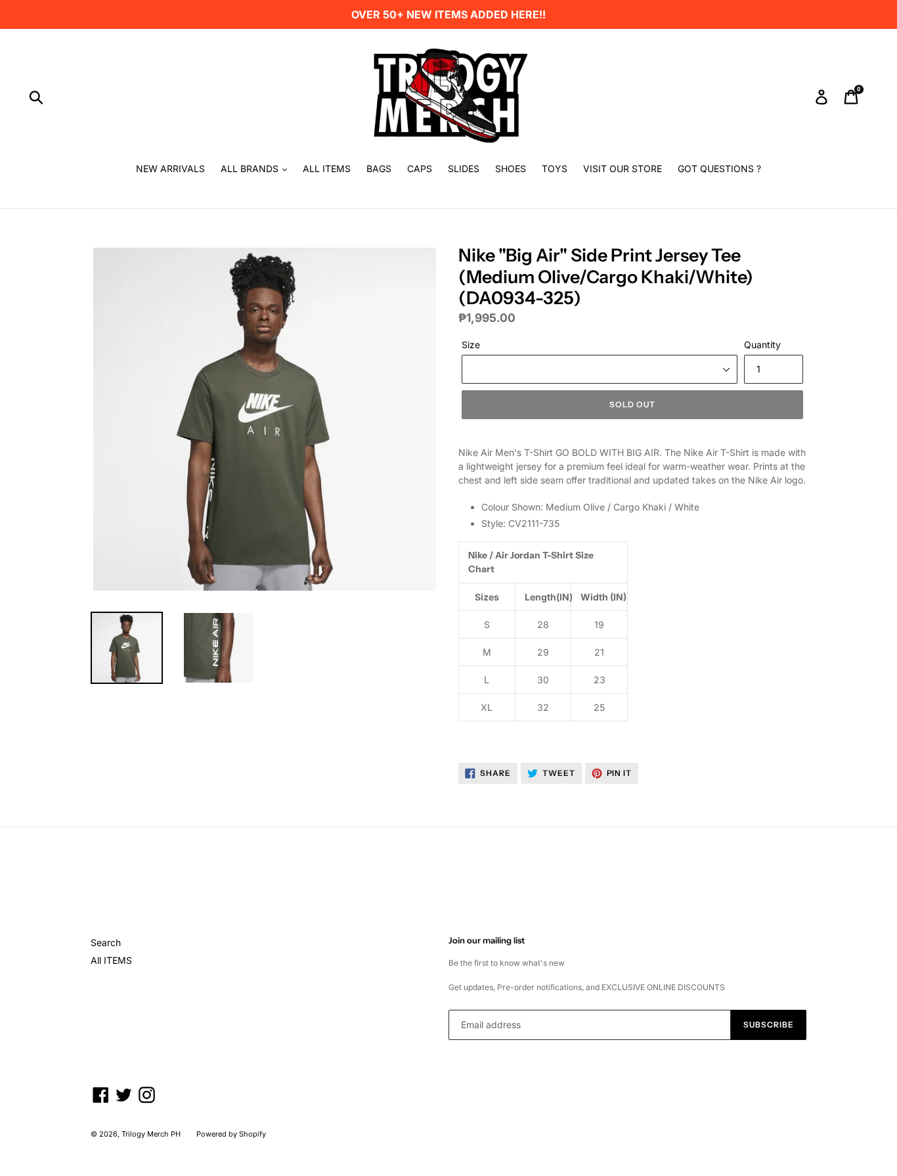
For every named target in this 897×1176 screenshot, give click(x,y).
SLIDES (463, 168)
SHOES (510, 168)
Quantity (762, 344)
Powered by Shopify (231, 1134)
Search (106, 942)
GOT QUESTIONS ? (719, 168)
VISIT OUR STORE (622, 168)
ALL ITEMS (327, 168)
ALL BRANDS (251, 168)
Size (471, 344)
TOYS (554, 168)
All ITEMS (111, 960)
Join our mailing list (486, 940)
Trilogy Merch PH (151, 1134)
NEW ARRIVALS (170, 168)
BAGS (378, 168)
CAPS (419, 168)
